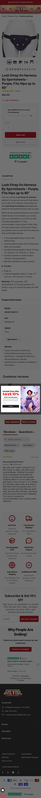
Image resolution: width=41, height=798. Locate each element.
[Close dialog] (39, 387)
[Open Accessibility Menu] (3, 795)
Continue (11, 406)
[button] (3, 790)
